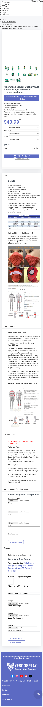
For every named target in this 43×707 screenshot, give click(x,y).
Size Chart (35, 148)
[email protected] (15, 212)
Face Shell (7, 130)
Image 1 (11, 601)
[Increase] (27, 148)
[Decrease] (11, 148)
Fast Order (5, 15)
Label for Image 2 (15, 618)
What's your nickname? (18, 593)
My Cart (4, 6)
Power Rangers (7, 24)
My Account (6, 2)
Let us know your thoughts (19, 577)
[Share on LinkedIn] (21, 161)
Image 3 (11, 625)
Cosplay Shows (21, 658)
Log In (4, 12)
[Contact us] (38, 694)
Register (5, 10)
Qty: (5, 148)
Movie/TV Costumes (9, 22)
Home (4, 19)
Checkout (5, 8)
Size (6, 137)
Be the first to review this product (19, 555)
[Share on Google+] (25, 161)
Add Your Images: (14, 498)
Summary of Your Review (18, 586)
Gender (22, 120)
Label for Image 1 (15, 606)
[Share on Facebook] (13, 161)
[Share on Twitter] (17, 161)
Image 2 (11, 613)
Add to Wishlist (22, 159)
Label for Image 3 (15, 630)
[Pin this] (29, 161)
